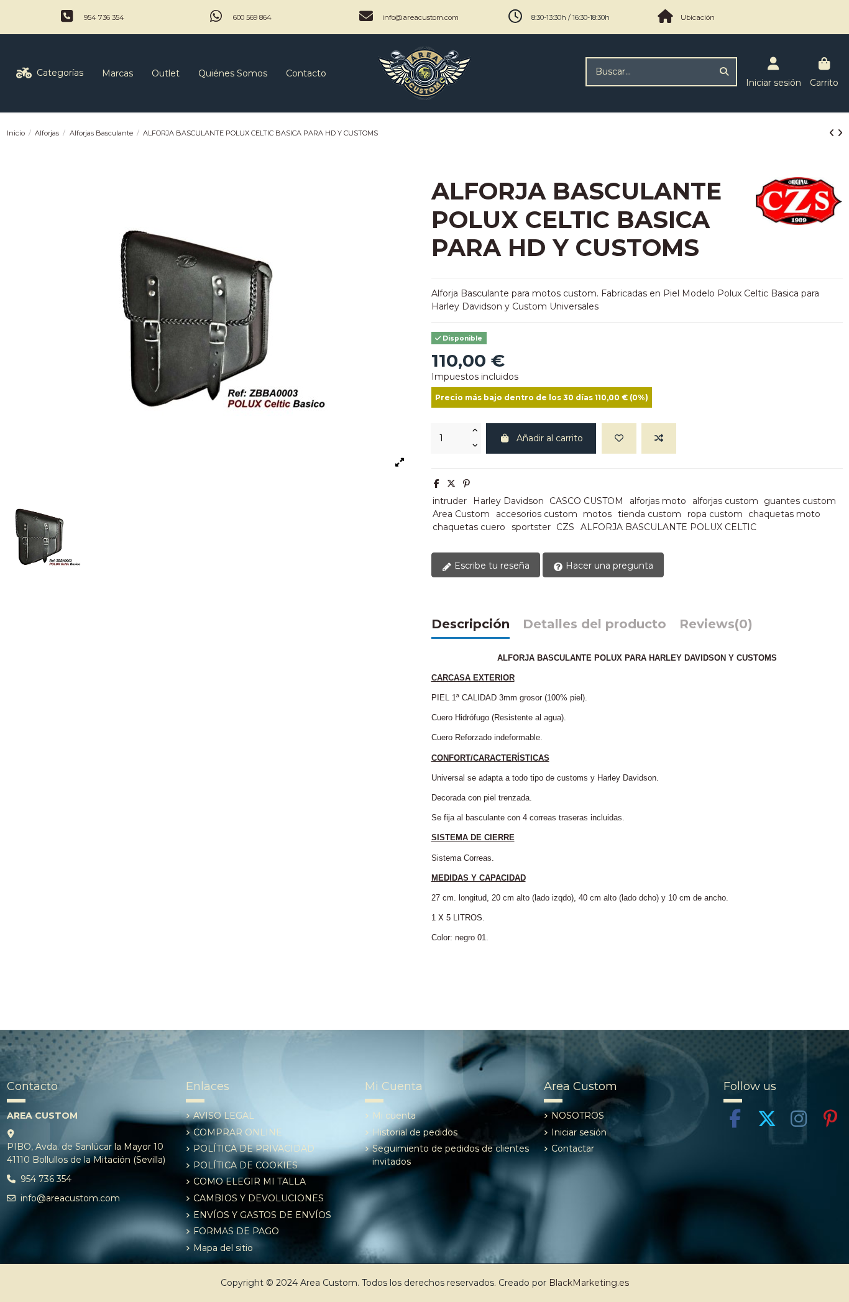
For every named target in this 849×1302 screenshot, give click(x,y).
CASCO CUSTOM (586, 501)
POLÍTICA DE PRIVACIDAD (253, 1148)
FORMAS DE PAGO (236, 1231)
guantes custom (800, 501)
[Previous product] (833, 133)
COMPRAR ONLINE (237, 1132)
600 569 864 (252, 17)
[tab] (716, 627)
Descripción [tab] (470, 624)
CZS (565, 527)
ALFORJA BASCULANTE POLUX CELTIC (668, 527)
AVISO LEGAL (223, 1115)
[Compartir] (436, 483)
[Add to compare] (658, 438)
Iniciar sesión (579, 1132)
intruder (450, 501)
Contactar (572, 1148)
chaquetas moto (784, 514)
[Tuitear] (451, 483)
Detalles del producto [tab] (594, 624)
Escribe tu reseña (491, 565)
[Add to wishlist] (619, 438)
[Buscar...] (724, 71)
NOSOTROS (577, 1115)
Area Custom (461, 514)
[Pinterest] (466, 483)
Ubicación (698, 17)
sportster (531, 527)
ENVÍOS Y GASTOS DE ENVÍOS (262, 1215)
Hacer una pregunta (608, 565)
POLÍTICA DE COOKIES (245, 1165)
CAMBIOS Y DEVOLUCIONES (258, 1198)
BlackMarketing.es (589, 1282)
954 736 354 (104, 17)
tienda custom (649, 514)
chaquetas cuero (469, 527)
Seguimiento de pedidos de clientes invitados (450, 1155)
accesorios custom (536, 514)
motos (597, 514)
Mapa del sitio (223, 1248)
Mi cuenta (394, 1115)
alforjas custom (725, 501)
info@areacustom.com (420, 17)
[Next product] (840, 133)
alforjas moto (658, 501)
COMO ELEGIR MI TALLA (249, 1181)
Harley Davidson (508, 501)
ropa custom (715, 514)
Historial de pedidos (414, 1132)
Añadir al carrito (549, 438)
